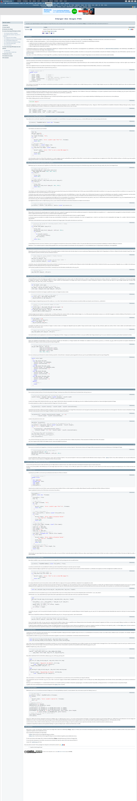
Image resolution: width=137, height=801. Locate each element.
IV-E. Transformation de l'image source (10, 40)
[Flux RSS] (132, 7)
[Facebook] (131, 29)
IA (24, 3)
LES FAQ (54, 6)
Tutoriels (25, 1)
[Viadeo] (128, 29)
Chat (38, 1)
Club (65, 1)
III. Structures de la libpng (7, 29)
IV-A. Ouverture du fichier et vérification (11, 33)
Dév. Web (39, 3)
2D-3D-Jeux (49, 5)
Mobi (53, 33)
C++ (62, 5)
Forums (19, 1)
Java (35, 3)
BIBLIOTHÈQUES (70, 6)
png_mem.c (124, 625)
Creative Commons (62, 751)
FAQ (30, 1)
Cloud (21, 3)
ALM (27, 3)
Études (56, 1)
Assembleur (55, 5)
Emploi (51, 1)
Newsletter (44, 1)
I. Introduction (5, 25)
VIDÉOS (89, 6)
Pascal (82, 5)
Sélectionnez (131, 69)
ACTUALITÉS (43, 6)
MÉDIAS (76, 6)
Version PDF (46, 31)
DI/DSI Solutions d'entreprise (13, 3)
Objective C (77, 5)
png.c (108, 457)
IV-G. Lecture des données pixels (10, 43)
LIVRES (80, 6)
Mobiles (62, 3)
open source (51, 49)
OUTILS (64, 6)
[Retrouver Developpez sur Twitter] (134, 7)
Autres (105, 5)
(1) (81, 41)
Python (89, 5)
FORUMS (49, 6)
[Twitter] (130, 29)
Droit (60, 1)
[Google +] (132, 29)
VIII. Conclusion (5, 57)
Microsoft (31, 3)
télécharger (35, 742)
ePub (45, 33)
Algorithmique (43, 5)
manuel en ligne (30, 53)
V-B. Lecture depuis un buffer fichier (10, 52)
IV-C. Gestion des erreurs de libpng (10, 37)
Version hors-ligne (53, 31)
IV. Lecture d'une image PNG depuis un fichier (11, 31)
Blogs (34, 1)
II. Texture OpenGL (6, 27)
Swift (96, 5)
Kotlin (73, 5)
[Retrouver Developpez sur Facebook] (135, 7)
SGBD (54, 3)
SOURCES (85, 6)
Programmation (49, 3)
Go (69, 5)
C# (65, 5)
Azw (48, 33)
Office (58, 3)
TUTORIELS (59, 6)
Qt (99, 5)
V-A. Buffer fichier (7, 50)
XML (102, 5)
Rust (93, 5)
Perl (86, 5)
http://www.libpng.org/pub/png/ (113, 48)
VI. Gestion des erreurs (7, 53)
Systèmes (67, 3)
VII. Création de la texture (7, 55)
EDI (43, 3)
